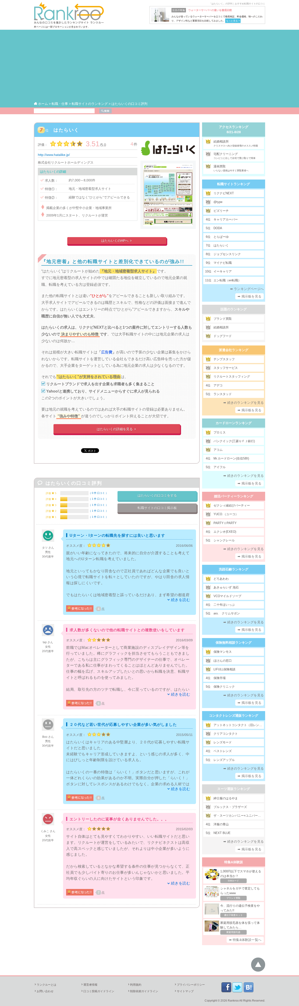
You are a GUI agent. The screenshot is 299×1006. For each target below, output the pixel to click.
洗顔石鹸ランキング (233, 569)
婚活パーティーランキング (233, 496)
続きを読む (180, 600)
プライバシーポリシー (189, 984)
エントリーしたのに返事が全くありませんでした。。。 (119, 819)
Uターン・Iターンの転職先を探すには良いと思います (117, 535)
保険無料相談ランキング (234, 642)
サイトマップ (184, 991)
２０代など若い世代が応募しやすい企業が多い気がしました (123, 725)
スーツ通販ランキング (233, 789)
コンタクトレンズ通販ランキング (233, 715)
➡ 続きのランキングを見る (243, 402)
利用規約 (134, 984)
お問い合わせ (43, 991)
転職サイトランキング (233, 184)
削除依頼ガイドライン (142, 991)
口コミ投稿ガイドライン (97, 991)
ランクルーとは (45, 984)
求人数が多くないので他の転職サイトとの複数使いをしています (127, 630)
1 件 (98, 498)
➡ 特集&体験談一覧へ (245, 940)
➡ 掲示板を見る (249, 296)
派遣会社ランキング (233, 350)
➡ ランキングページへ (247, 289)
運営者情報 (89, 984)
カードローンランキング (234, 423)
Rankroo (233, 1000)
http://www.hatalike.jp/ (54, 155)
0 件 (98, 493)
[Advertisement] (149, 66)
